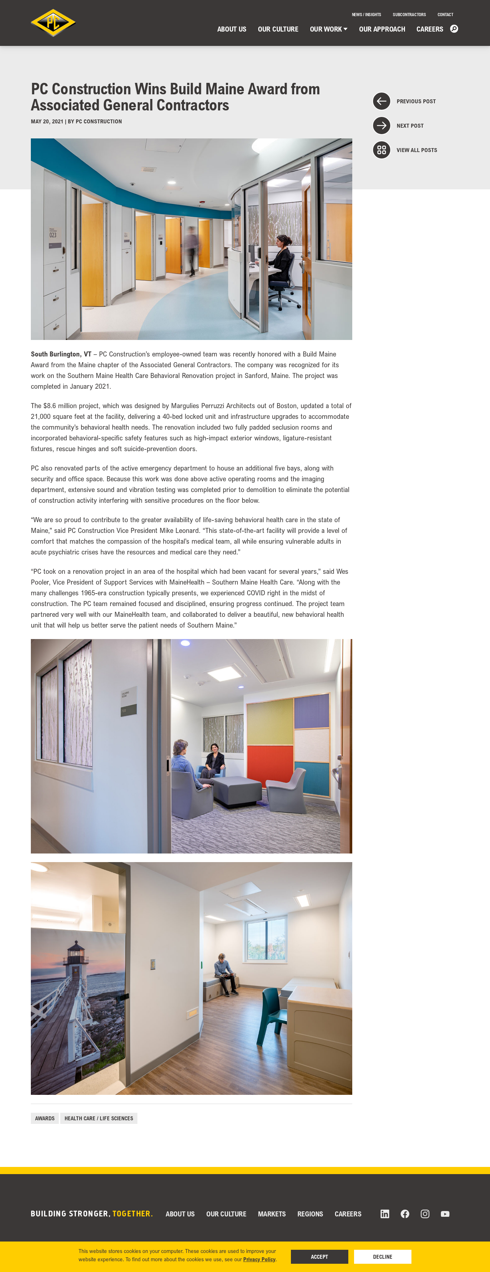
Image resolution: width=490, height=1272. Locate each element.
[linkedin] (385, 1214)
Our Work (326, 28)
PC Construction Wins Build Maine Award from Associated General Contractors (175, 96)
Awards (45, 1118)
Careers (429, 28)
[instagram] (425, 1214)
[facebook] (405, 1214)
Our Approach (382, 28)
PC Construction (99, 121)
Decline (382, 1256)
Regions (310, 1213)
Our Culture (278, 28)
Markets (272, 1213)
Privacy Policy (259, 1259)
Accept (319, 1256)
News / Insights (366, 14)
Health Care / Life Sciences (99, 1118)
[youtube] (445, 1214)
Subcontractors (409, 14)
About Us (231, 28)
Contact (445, 14)
